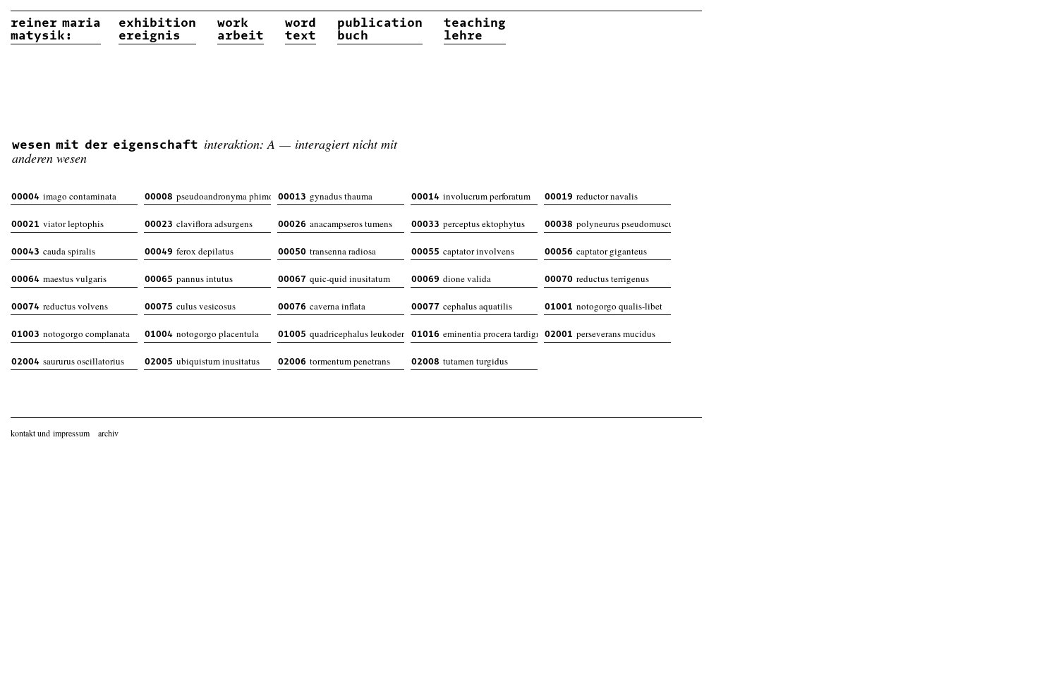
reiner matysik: (56, 29)
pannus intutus (189, 278)
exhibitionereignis (157, 29)
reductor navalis (591, 196)
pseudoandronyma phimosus (208, 196)
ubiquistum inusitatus (202, 361)
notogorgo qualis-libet (603, 306)
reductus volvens (59, 306)
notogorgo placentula (202, 333)
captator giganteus (596, 251)
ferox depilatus (189, 251)
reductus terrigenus (597, 278)
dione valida (451, 278)
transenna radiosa (327, 251)
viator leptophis (57, 223)
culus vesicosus (190, 306)
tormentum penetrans (334, 361)
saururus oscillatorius (67, 361)
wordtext (300, 29)
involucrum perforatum (470, 196)
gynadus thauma (325, 196)
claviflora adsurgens (199, 223)
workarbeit (240, 29)
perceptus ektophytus (468, 223)
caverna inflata (321, 306)
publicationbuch (380, 29)
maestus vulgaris (59, 278)
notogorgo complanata (70, 333)
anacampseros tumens (335, 223)
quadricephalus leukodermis (341, 333)
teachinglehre (475, 29)
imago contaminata (63, 196)
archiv (108, 433)
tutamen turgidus (459, 361)
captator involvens (462, 251)
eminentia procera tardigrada (474, 333)
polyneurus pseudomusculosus (608, 223)
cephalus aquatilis (461, 306)
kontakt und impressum (50, 433)
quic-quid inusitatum (334, 278)
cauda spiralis (53, 251)
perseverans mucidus (600, 333)
